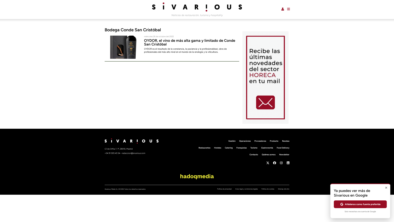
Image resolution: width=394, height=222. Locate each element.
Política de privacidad (224, 189)
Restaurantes (204, 148)
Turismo (253, 148)
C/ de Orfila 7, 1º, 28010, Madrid (119, 149)
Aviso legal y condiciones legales (246, 189)
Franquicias (241, 148)
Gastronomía (267, 148)
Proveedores (260, 141)
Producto (274, 141)
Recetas (285, 141)
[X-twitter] (268, 163)
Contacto (253, 154)
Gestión (231, 141)
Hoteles (217, 148)
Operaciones (245, 141)
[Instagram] (281, 163)
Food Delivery (283, 148)
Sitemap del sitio (283, 189)
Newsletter (284, 154)
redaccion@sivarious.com (133, 153)
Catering (229, 148)
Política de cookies (267, 189)
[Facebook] (274, 163)
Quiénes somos (268, 154)
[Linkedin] (288, 163)
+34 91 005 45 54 (113, 153)
